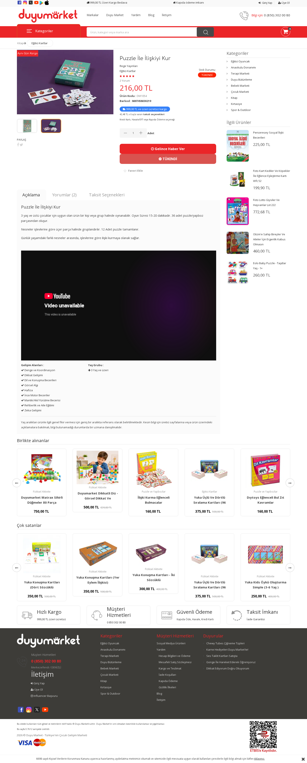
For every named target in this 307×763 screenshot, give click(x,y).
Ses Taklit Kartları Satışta (221, 656)
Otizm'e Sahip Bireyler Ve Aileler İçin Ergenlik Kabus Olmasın (269, 239)
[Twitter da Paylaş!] (21, 144)
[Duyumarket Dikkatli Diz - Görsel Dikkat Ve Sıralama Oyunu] (97, 467)
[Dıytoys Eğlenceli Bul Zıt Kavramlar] (265, 469)
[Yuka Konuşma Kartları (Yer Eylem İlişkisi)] (97, 551)
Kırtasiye (236, 104)
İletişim (166, 15)
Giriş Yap (266, 3)
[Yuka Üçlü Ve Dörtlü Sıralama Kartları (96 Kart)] (209, 469)
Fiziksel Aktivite (42, 491)
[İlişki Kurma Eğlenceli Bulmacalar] (153, 469)
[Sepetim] (285, 32)
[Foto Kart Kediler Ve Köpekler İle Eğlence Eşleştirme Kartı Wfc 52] (238, 179)
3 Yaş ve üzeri (99, 370)
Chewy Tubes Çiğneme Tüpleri (225, 643)
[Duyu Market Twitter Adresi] (31, 4)
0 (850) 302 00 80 (277, 15)
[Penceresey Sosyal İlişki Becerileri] (238, 145)
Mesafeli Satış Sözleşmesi (175, 662)
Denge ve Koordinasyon (39, 370)
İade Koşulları (167, 675)
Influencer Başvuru (45, 696)
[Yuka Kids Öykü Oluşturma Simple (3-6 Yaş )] (265, 554)
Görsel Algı (31, 385)
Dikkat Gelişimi (33, 375)
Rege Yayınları (129, 66)
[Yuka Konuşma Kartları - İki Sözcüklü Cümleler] (153, 550)
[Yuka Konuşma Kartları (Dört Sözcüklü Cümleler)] (41, 554)
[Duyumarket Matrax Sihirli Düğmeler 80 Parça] (41, 469)
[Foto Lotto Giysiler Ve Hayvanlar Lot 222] (238, 211)
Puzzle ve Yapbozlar (154, 491)
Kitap (20, 43)
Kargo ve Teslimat (170, 668)
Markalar (93, 15)
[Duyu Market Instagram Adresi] (25, 4)
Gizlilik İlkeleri (167, 687)
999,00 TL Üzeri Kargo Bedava (108, 2)
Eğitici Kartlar (40, 43)
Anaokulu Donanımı (243, 67)
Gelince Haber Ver (169, 149)
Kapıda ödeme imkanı (190, 2)
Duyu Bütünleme (241, 79)
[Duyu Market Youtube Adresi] (36, 4)
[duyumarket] (47, 15)
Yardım (136, 15)
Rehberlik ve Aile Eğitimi (39, 405)
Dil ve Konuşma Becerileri (40, 380)
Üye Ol (285, 3)
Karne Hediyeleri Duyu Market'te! (227, 649)
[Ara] (205, 32)
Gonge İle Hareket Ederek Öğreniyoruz (231, 662)
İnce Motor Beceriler (37, 395)
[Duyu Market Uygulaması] (41, 4)
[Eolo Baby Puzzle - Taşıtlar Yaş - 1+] (238, 272)
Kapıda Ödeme (168, 681)
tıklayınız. (259, 758)
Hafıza (28, 390)
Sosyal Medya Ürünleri (171, 643)
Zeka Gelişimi (32, 410)
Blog (151, 15)
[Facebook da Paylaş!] (18, 144)
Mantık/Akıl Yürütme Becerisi (42, 400)
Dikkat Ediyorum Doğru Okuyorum (227, 668)
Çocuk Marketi (240, 92)
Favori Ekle (135, 170)
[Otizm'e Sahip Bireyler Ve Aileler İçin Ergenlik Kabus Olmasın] (238, 242)
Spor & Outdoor (241, 110)
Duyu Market (115, 15)
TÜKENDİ (169, 159)
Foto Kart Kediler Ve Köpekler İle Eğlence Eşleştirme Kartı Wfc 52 (271, 176)
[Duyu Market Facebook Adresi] (20, 4)
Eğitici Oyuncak (240, 61)
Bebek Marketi (240, 85)
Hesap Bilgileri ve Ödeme (174, 656)
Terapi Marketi (240, 73)
